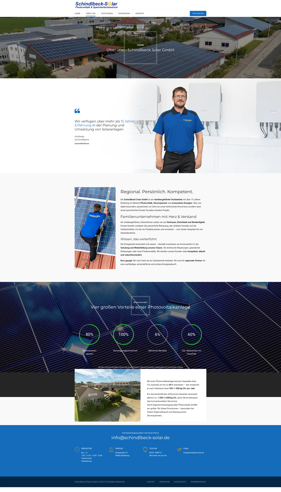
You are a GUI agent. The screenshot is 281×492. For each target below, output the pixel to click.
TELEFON (153, 448)
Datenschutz (180, 482)
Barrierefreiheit (198, 482)
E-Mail (185, 448)
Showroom (124, 13)
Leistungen (107, 13)
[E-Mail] (179, 450)
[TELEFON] (145, 450)
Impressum (164, 482)
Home (77, 13)
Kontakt (139, 13)
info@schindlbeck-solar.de (140, 437)
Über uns (90, 13)
